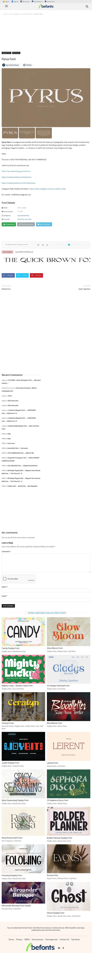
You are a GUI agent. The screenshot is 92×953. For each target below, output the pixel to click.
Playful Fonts (62, 803)
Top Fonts (75, 939)
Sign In (6, 1)
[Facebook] (63, 948)
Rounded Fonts (7, 909)
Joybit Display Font (10, 763)
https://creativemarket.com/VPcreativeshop (18, 183)
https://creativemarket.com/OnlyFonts (16, 177)
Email (4, 596)
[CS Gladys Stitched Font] (68, 669)
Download (10, 224)
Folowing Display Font (12, 875)
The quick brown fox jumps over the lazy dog (47, 260)
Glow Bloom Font (55, 648)
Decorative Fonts (8, 726)
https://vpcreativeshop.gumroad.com (16, 171)
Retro (10, 396)
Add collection (44, 224)
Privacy (19, 939)
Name (5, 587)
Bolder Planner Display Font (59, 838)
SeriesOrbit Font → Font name (18, 448)
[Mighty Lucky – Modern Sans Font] (23, 669)
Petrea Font (6, 289)
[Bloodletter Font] (68, 706)
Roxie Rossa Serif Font (12, 838)
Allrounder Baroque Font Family (16, 905)
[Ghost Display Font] (68, 896)
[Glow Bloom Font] (68, 631)
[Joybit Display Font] (23, 746)
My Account (26, 1)
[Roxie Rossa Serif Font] (23, 821)
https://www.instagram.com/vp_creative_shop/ (47, 189)
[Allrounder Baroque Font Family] (23, 892)
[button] (87, 7)
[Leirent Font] (68, 746)
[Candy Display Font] (23, 632)
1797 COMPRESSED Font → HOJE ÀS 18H (21, 453)
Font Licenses (37, 939)
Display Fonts (28, 14)
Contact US (64, 939)
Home (5, 14)
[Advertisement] (46, 33)
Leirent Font (52, 763)
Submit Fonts (51, 1)
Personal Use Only (24, 219)
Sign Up (14, 1)
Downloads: (8, 211)
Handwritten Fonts (19, 651)
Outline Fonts (30, 726)
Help (9, 434)
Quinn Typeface (84, 289)
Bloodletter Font (54, 723)
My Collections (38, 1)
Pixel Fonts (61, 689)
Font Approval (51, 939)
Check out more (27, 224)
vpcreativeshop (23, 215)
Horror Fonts (62, 726)
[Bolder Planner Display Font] (68, 821)
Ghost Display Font (55, 913)
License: (7, 219)
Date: (6, 208)
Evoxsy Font (52, 875)
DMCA (27, 939)
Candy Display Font (10, 648)
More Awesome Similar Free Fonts (47, 612)
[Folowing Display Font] (23, 859)
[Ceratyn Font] (23, 706)
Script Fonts (76, 916)
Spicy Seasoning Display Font (15, 800)
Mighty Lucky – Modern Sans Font (17, 685)
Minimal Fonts (62, 878)
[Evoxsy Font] (68, 859)
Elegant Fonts (62, 651)
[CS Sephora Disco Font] (68, 784)
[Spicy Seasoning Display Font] (23, 784)
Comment (6, 551)
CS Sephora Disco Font (57, 800)
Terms (11, 939)
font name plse (13, 401)
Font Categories (15, 14)
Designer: (7, 215)
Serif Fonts (16, 53)
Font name (11, 443)
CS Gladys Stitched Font (58, 685)
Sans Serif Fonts (18, 689)
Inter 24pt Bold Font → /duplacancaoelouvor (22, 466)
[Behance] (59, 948)
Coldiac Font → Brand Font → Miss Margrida (22, 486)
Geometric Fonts (18, 766)
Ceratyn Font (8, 723)
